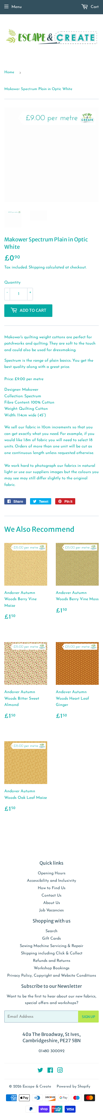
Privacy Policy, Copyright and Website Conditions (51, 976)
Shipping (37, 267)
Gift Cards (51, 938)
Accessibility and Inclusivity (51, 881)
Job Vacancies (51, 910)
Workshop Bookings (52, 968)
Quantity (12, 282)
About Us (51, 903)
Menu (16, 7)
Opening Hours (52, 873)
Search (51, 931)
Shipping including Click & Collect (51, 953)
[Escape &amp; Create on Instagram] (60, 1071)
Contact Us (51, 895)
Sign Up (88, 1017)
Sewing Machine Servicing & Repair (51, 946)
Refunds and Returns (51, 961)
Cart (94, 7)
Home (9, 72)
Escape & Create (37, 1086)
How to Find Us (52, 888)
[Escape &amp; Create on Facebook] (50, 1071)
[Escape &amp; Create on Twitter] (40, 1071)
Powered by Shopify (73, 1086)
